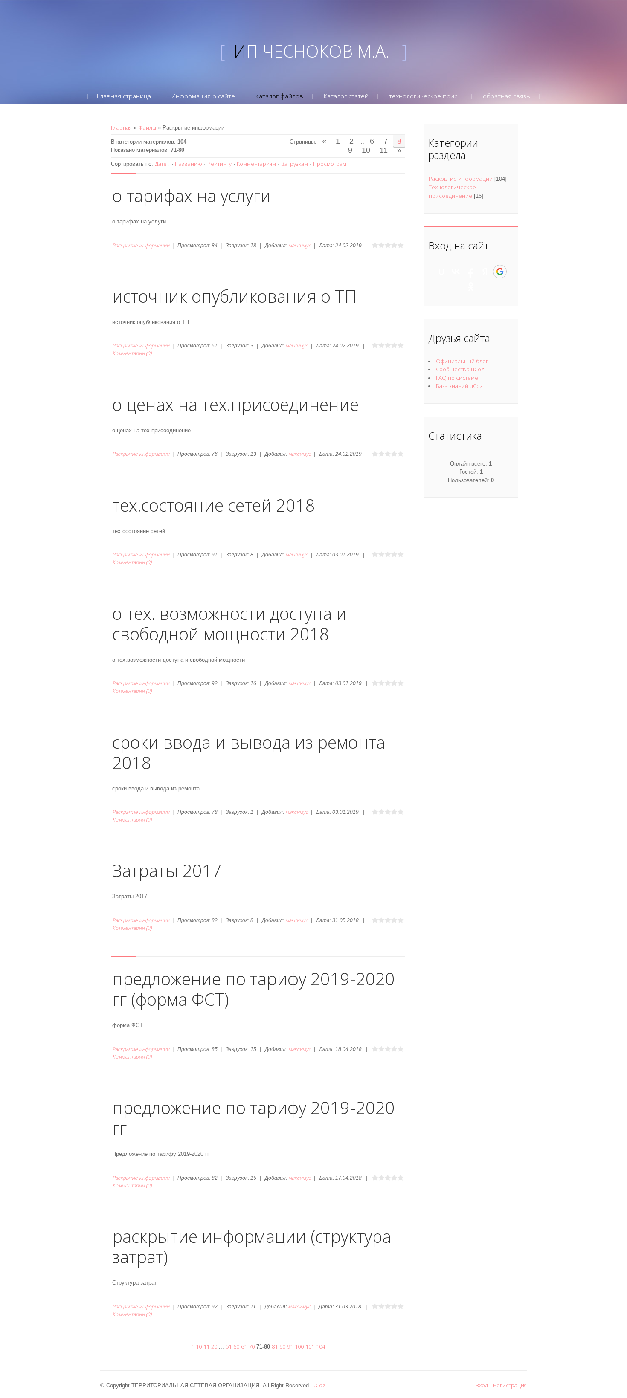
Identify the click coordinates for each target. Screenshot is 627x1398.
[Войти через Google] (500, 271)
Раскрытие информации (140, 245)
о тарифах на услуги (191, 195)
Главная (121, 127)
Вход (482, 1385)
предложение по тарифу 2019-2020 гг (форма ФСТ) (253, 989)
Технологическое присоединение (452, 191)
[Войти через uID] (441, 271)
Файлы (147, 127)
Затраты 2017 (167, 870)
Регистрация (510, 1385)
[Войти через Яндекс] (485, 271)
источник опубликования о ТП (234, 296)
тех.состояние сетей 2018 (213, 505)
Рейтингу (219, 164)
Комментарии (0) (131, 353)
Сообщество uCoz (460, 369)
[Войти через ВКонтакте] (456, 271)
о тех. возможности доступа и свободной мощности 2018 (229, 623)
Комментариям (256, 164)
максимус (299, 245)
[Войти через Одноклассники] (470, 286)
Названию (188, 164)
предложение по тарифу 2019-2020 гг (253, 1118)
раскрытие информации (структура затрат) (251, 1246)
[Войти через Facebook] (470, 271)
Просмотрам (329, 164)
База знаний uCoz (459, 386)
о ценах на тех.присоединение (235, 404)
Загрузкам (294, 164)
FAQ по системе (457, 378)
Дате (161, 164)
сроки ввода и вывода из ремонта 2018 (248, 752)
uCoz (318, 1385)
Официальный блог (462, 361)
